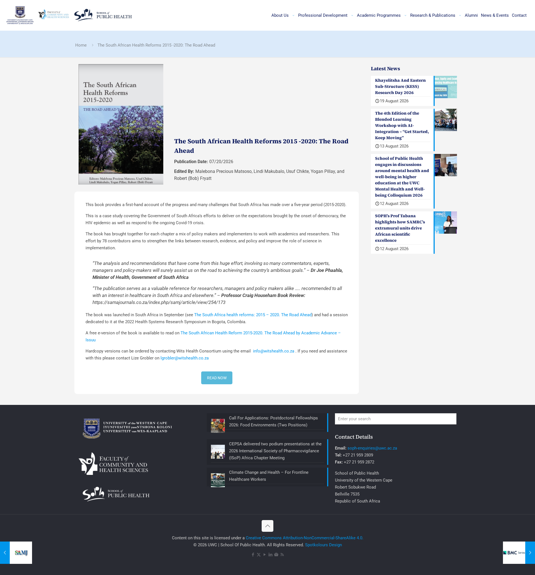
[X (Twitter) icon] (259, 554)
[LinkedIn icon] (270, 554)
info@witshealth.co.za (273, 351)
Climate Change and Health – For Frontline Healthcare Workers (268, 476)
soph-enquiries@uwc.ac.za (372, 448)
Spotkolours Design (323, 544)
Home (81, 45)
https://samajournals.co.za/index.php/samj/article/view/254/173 (159, 302)
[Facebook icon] (253, 554)
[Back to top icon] (267, 526)
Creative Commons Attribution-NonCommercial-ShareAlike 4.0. (304, 537)
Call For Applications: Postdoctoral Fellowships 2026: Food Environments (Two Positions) (273, 421)
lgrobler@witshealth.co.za (184, 358)
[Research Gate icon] (276, 554)
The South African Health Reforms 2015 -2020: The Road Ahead (156, 45)
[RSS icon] (282, 554)
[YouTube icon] (264, 554)
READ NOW (217, 378)
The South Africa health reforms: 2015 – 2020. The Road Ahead (253, 314)
